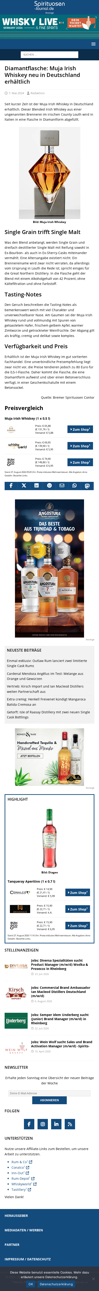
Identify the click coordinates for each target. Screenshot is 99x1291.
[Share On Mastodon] (87, 486)
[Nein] (93, 1278)
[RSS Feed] (70, 1124)
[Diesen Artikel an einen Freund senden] (61, 486)
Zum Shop (81, 429)
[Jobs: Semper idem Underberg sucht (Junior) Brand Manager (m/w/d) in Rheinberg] (16, 1021)
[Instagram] (43, 1124)
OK (31, 1284)
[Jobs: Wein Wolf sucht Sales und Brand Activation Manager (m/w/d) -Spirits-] (16, 1048)
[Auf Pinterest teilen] (49, 486)
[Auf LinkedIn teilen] (36, 486)
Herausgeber (16, 1215)
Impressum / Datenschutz (28, 1259)
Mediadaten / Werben (24, 1230)
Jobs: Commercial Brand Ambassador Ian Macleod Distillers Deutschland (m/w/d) (60, 991)
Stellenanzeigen (22, 950)
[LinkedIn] (56, 1124)
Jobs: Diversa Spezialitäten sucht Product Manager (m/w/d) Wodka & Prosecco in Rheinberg (59, 964)
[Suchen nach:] (49, 54)
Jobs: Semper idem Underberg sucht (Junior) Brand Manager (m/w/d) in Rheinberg (60, 1019)
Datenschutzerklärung (56, 1284)
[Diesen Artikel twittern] (23, 486)
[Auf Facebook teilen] (11, 486)
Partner (12, 1244)
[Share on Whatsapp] (74, 486)
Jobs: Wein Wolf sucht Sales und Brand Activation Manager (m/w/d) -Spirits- (61, 1044)
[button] (92, 43)
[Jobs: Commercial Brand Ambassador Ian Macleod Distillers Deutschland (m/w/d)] (16, 993)
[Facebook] (29, 1124)
